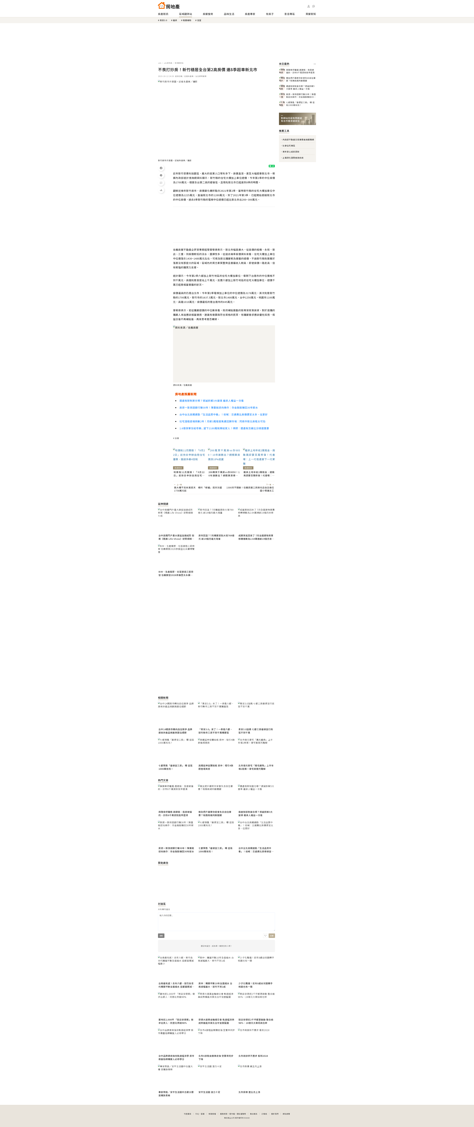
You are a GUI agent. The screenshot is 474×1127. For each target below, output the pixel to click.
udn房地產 (168, 63)
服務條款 (223, 1114)
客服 (203, 1114)
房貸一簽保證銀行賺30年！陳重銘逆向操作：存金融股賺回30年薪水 (218, 407)
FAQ (197, 1114)
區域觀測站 (185, 14)
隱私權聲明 (241, 1114)
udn (159, 63)
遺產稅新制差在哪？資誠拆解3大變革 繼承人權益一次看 (211, 400)
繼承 (175, 20)
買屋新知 (311, 14)
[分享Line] (161, 175)
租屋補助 (187, 20)
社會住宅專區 (289, 145)
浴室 (199, 20)
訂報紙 (264, 1114)
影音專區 (290, 14)
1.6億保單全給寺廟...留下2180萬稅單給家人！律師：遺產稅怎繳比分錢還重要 (224, 428)
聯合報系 (253, 1114)
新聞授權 (212, 1114)
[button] (313, 6)
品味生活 (229, 14)
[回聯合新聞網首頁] (161, 5)
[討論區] (161, 183)
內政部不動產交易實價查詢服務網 (298, 139)
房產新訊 (163, 14)
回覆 (272, 935)
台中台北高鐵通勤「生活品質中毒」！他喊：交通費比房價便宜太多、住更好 (223, 414)
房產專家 (250, 14)
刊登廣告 (187, 1114)
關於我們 (275, 1114)
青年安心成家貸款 (291, 151)
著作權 (232, 1114)
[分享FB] (161, 168)
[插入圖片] (265, 935)
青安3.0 (163, 20)
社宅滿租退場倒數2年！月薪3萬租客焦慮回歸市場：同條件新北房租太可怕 (222, 421)
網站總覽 (286, 1114)
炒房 (177, 438)
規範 (161, 935)
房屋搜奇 (208, 14)
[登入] (308, 6)
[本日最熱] (315, 64)
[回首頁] (169, 5)
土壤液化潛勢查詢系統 (293, 157)
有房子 (270, 14)
